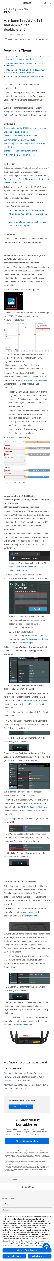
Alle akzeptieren (39, 1256)
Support (17, 9)
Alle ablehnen (14, 1256)
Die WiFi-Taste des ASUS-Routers (20, 155)
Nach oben (25, 1187)
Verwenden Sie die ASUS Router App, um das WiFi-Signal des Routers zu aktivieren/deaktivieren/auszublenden (25, 132)
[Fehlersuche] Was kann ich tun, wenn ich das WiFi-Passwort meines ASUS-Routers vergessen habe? (28, 58)
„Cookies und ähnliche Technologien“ (37, 1245)
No (27, 1106)
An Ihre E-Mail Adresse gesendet (20, 39)
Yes (14, 1106)
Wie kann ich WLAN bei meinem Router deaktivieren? (25, 76)
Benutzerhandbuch (28, 916)
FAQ (25, 9)
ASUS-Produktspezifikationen (34, 380)
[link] (27, 3)
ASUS (7, 9)
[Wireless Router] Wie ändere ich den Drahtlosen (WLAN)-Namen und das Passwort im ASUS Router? (26, 71)
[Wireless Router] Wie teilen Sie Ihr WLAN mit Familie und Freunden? (26, 65)
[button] (4, 3)
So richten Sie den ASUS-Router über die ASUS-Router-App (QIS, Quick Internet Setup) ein (28, 214)
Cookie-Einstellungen (27, 1250)
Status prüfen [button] (7, 1210)
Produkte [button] (5, 1204)
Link (25, 1088)
